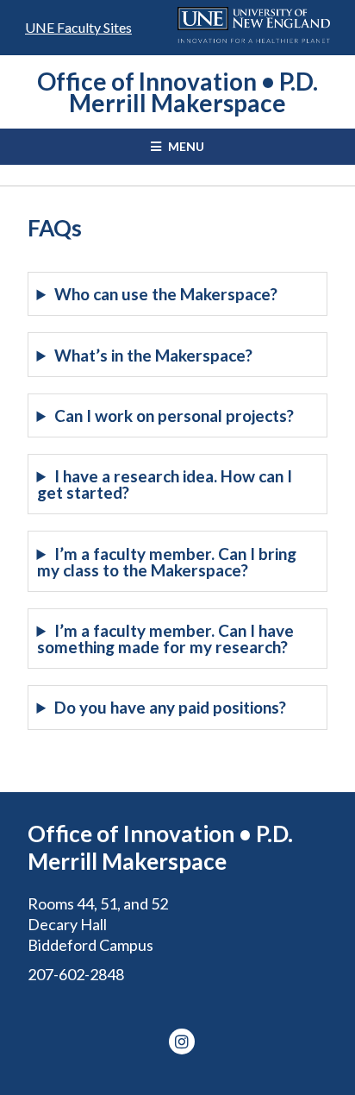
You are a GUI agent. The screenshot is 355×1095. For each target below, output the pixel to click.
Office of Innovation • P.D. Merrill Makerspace (177, 91)
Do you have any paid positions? (170, 707)
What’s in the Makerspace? (153, 355)
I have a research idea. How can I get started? (164, 484)
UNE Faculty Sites (78, 27)
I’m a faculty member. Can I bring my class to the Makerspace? (166, 562)
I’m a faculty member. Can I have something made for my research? (165, 638)
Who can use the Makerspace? (165, 294)
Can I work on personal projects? (174, 415)
